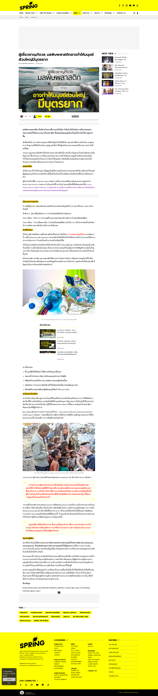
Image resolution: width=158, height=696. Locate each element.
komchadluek (114, 652)
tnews (111, 672)
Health (90, 644)
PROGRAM (91, 651)
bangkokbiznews (115, 656)
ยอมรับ (9, 679)
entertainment (76, 662)
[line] (30, 111)
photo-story (76, 653)
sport (73, 648)
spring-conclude (94, 655)
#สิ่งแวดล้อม (55, 617)
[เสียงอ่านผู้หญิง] (37, 116)
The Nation (113, 645)
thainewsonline (115, 668)
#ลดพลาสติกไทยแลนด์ (40, 617)
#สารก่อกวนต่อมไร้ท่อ (53, 612)
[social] (119, 5)
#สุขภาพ (66, 617)
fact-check (75, 651)
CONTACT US (92, 671)
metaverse (58, 651)
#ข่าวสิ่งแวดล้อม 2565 (80, 617)
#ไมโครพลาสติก (85, 612)
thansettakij (113, 676)
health (90, 646)
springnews (113, 664)
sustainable (58, 668)
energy (56, 664)
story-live (92, 666)
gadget (57, 655)
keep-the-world (94, 660)
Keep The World (59, 660)
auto (56, 648)
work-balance (76, 677)
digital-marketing (61, 675)
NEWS (27, 17)
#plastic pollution (69, 612)
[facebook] (23, 111)
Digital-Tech (58, 644)
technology (59, 646)
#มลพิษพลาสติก (36, 612)
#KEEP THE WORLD (41, 621)
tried (90, 657)
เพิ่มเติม (5, 676)
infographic (75, 655)
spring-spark (92, 662)
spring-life (75, 671)
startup (57, 653)
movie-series (75, 673)
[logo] (29, 5)
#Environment (25, 621)
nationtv (112, 660)
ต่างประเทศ (34, 17)
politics (74, 659)
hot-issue (74, 646)
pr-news (74, 657)
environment (59, 666)
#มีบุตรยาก (23, 612)
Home (21, 17)
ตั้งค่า (9, 683)
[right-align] (134, 13)
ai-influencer (93, 664)
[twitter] (27, 110)
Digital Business (59, 673)
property (57, 677)
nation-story (76, 664)
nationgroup (113, 648)
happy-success (93, 653)
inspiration (75, 675)
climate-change (60, 662)
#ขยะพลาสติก (24, 617)
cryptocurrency (60, 680)
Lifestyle (74, 668)
